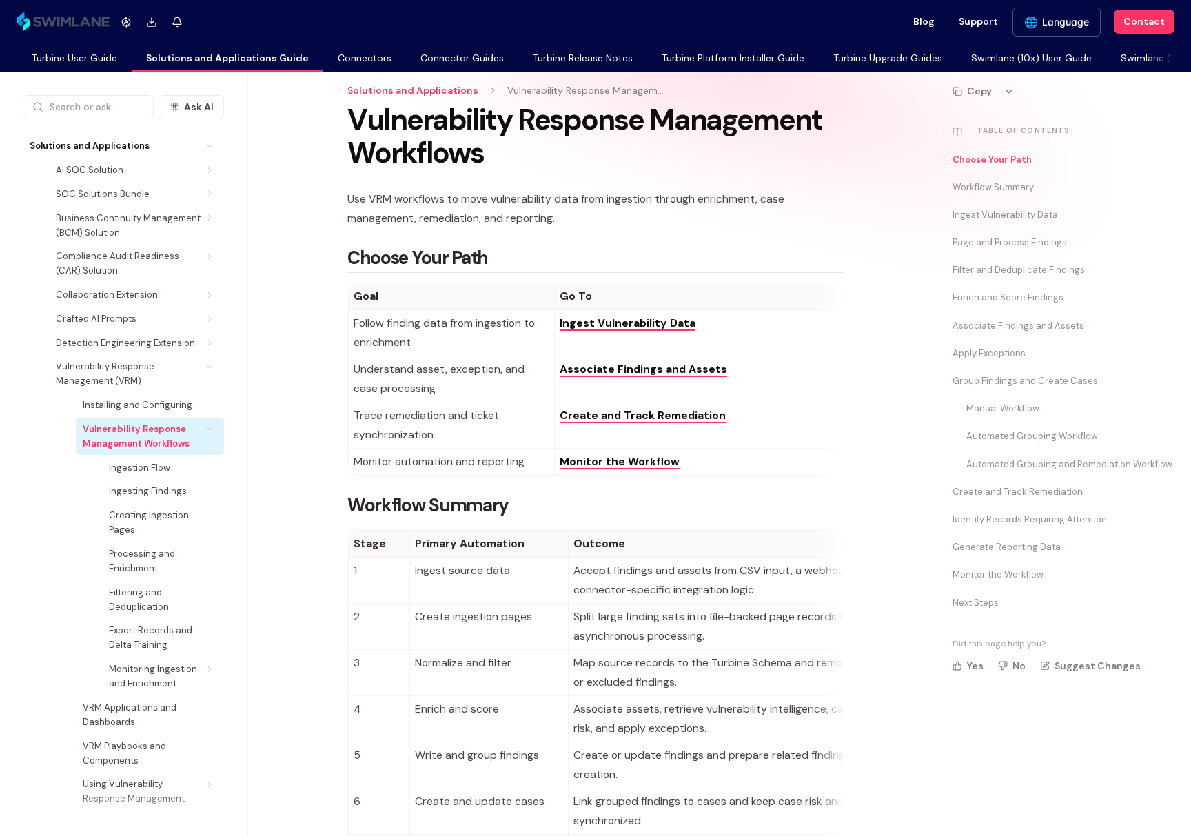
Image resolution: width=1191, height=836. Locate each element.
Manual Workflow (1002, 408)
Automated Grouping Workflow (1032, 436)
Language (1065, 22)
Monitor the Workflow (998, 574)
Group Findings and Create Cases (1025, 381)
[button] (210, 146)
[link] (74, 59)
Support (978, 21)
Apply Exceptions (989, 353)
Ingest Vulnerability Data (1005, 215)
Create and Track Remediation (1018, 492)
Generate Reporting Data (1007, 547)
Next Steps (976, 603)
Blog (924, 21)
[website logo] (63, 22)
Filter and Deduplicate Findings (1019, 270)
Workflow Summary (993, 187)
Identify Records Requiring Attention (1030, 519)
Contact (1144, 21)
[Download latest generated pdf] (152, 22)
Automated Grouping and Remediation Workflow (1069, 464)
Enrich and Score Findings (1008, 297)
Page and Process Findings (1010, 242)
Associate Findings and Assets (1018, 326)
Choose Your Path (992, 159)
